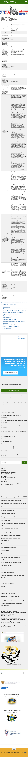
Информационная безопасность (11, 562)
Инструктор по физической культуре (13, 600)
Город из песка (7, 441)
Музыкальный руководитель (10, 596)
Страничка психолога (8, 513)
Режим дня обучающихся (11, 326)
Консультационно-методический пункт (13, 503)
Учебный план (7, 328)
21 (18, 401)
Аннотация (6, 307)
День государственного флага (12, 415)
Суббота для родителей (8, 532)
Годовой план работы (9, 319)
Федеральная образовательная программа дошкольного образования (14, 303)
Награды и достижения (8, 547)
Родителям (4, 554)
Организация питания (8, 507)
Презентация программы (11, 314)
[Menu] (26, 2)
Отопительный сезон (7, 572)
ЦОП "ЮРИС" (23, 752)
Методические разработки (9, 517)
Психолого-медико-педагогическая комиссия (12, 576)
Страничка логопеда (7, 510)
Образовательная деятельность (11, 500)
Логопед (3, 586)
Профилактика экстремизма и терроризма (10, 558)
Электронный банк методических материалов (11, 604)
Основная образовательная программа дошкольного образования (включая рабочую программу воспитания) (15, 310)
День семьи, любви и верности (12, 454)
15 (21, 399)
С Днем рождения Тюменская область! (14, 420)
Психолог (4, 590)
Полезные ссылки (6, 565)
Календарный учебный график (12, 324)
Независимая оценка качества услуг (12, 569)
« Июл (3, 407)
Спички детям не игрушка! (11, 426)
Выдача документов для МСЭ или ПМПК (14, 497)
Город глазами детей (9, 436)
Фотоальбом (5, 550)
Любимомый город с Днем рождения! (14, 431)
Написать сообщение (11, 372)
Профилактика (5, 520)
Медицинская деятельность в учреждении (10, 539)
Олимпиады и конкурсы (9, 544)
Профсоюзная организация (9, 528)
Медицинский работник (8, 593)
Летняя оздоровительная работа (11, 535)
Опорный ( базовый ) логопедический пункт (13, 524)
